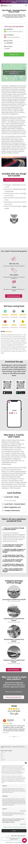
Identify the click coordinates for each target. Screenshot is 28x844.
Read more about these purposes (19, 826)
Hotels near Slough (11, 500)
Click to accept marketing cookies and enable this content (14, 72)
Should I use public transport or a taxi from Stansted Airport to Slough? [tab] (13, 550)
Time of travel (8, 46)
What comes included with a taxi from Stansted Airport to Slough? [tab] (12, 570)
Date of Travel (8, 40)
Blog (2, 754)
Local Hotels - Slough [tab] (11, 497)
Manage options (14, 839)
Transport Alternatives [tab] (12, 510)
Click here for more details (14, 601)
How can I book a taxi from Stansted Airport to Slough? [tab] (12, 560)
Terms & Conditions (9, 842)
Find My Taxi (14, 54)
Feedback (3, 759)
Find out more (5, 317)
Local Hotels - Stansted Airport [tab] (14, 504)
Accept (14, 830)
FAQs (2, 757)
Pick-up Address (8, 29)
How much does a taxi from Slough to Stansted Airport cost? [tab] (13, 555)
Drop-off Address (9, 35)
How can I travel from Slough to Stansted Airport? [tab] (13, 528)
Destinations (8, 746)
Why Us (2, 756)
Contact (3, 761)
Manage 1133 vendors (7, 826)
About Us (3, 752)
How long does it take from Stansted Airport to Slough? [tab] (12, 545)
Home (2, 746)
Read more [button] (6, 732)
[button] (26, 763)
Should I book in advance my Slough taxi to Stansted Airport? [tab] (13, 564)
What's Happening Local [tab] (12, 507)
